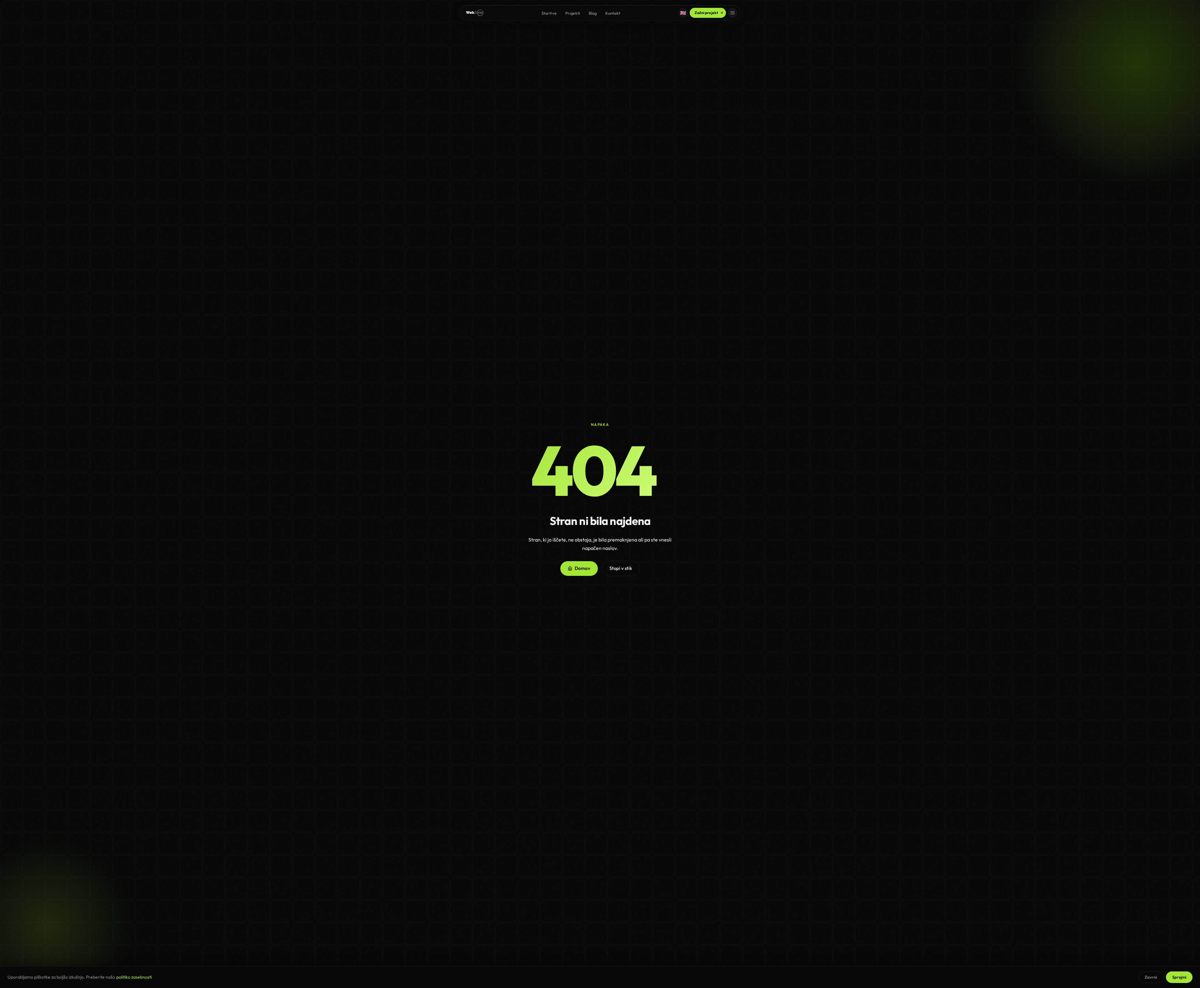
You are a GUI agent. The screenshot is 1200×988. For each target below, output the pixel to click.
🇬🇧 (683, 13)
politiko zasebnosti (134, 977)
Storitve (549, 13)
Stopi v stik (620, 568)
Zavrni (1151, 977)
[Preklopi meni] (732, 12)
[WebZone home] (474, 13)
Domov (582, 568)
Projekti (572, 13)
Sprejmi (1179, 977)
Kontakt (612, 13)
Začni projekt (706, 12)
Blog (593, 13)
